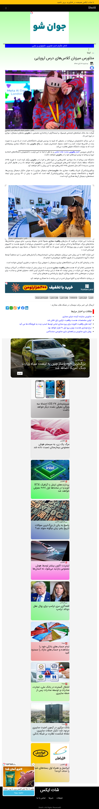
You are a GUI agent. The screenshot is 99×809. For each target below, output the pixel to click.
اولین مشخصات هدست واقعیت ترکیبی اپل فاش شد (69, 320)
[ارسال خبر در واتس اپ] (11, 308)
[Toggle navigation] (6, 8)
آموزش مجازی (83, 298)
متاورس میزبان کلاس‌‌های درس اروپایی (64, 58)
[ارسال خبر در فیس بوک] (22, 308)
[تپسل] (31, 13)
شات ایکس (49, 790)
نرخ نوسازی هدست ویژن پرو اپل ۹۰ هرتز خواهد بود (69, 328)
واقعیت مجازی (54, 298)
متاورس (91, 49)
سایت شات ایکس (61, 152)
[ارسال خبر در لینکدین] (26, 308)
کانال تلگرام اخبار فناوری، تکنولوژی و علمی (49, 46)
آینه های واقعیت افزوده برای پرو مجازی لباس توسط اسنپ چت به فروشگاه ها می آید (55, 324)
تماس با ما (41, 798)
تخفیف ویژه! (18, 792)
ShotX (92, 8)
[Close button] (33, 764)
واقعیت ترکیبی (64, 298)
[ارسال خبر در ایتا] (15, 308)
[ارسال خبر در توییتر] (18, 308)
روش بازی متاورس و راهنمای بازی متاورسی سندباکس (68, 331)
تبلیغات (59, 798)
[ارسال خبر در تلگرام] (7, 308)
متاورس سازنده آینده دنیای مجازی (77, 316)
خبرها (51, 798)
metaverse (73, 298)
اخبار (74, 152)
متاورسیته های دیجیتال (42, 298)
